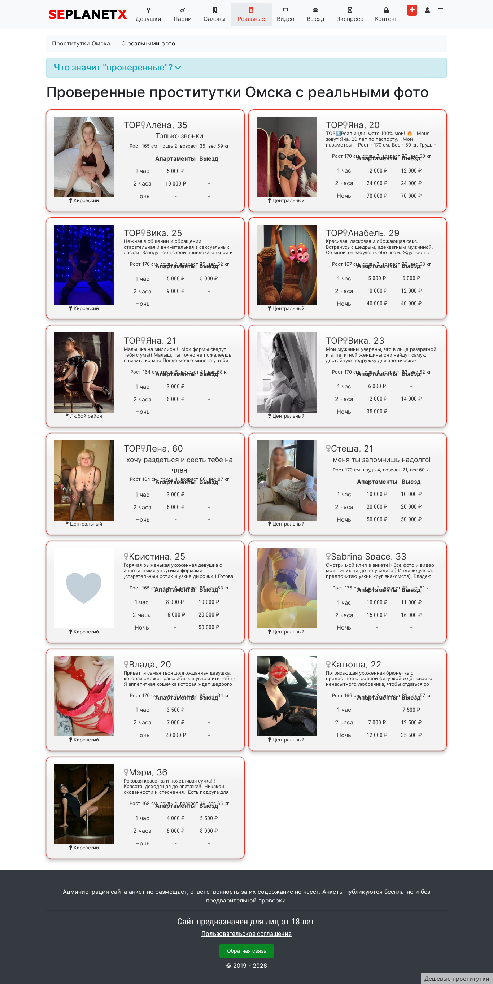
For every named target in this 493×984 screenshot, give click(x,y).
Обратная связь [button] (246, 951)
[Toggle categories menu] (440, 10)
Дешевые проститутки (456, 978)
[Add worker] (412, 10)
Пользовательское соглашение (246, 934)
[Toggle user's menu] (427, 10)
